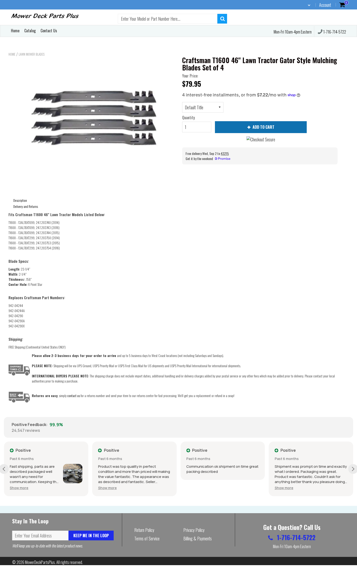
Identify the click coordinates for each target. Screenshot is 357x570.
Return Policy (144, 530)
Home (15, 31)
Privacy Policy (193, 530)
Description (20, 200)
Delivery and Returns (25, 206)
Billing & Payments (197, 538)
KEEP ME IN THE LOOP (91, 535)
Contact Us (49, 31)
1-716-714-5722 (334, 32)
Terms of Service (147, 538)
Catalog (30, 31)
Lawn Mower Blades (31, 54)
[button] (19, 487)
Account (325, 5)
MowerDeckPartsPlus (40, 562)
